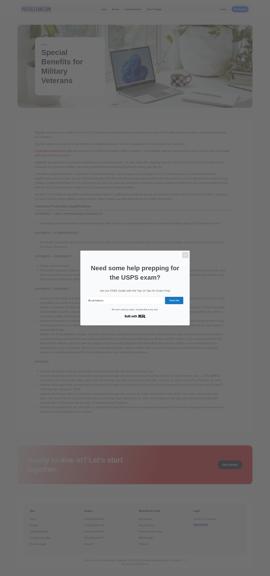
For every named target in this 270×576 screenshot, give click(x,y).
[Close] (185, 255)
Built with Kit (135, 316)
